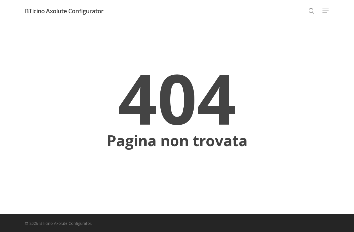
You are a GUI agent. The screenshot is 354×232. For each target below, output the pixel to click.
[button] (325, 11)
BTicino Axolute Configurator (64, 11)
